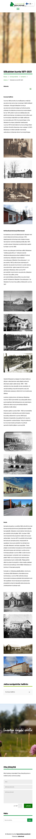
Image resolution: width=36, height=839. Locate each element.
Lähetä (28, 806)
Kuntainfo (23, 76)
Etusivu (5, 76)
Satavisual (21, 836)
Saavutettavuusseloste (23, 834)
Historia (6, 80)
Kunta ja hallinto (14, 76)
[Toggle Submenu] (29, 692)
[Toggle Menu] (18, 9)
